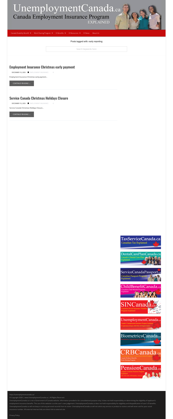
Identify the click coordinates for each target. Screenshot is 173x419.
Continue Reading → (22, 83)
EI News (86, 33)
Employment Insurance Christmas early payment (42, 67)
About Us (95, 33)
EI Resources (73, 33)
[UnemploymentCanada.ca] (86, 15)
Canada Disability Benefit (20, 33)
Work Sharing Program (42, 33)
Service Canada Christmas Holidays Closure (38, 98)
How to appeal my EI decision (135, 128)
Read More (130, 92)
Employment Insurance (39, 72)
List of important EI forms (133, 102)
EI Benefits (60, 33)
